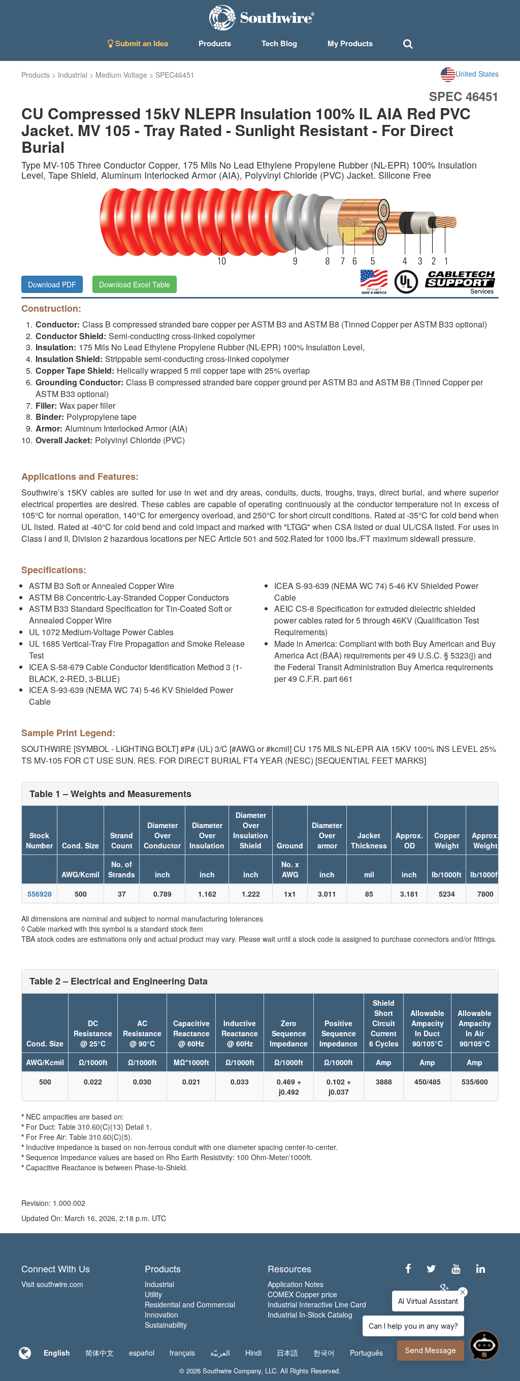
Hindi (253, 1352)
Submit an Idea (140, 43)
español (141, 1352)
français (182, 1352)
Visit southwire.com (52, 1284)
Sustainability (166, 1325)
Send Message (430, 1350)
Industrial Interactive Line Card (317, 1304)
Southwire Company (232, 1370)
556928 (39, 894)
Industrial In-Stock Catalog (310, 1314)
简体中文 (99, 1352)
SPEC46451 (174, 75)
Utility (153, 1294)
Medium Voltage (121, 75)
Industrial (72, 75)
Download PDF (52, 284)
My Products (350, 43)
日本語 (287, 1352)
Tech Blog (279, 43)
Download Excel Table (134, 284)
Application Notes (295, 1284)
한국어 (324, 1352)
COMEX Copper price (302, 1294)
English (57, 1352)
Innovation (161, 1314)
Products (35, 75)
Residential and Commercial (190, 1304)
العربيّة (220, 1352)
